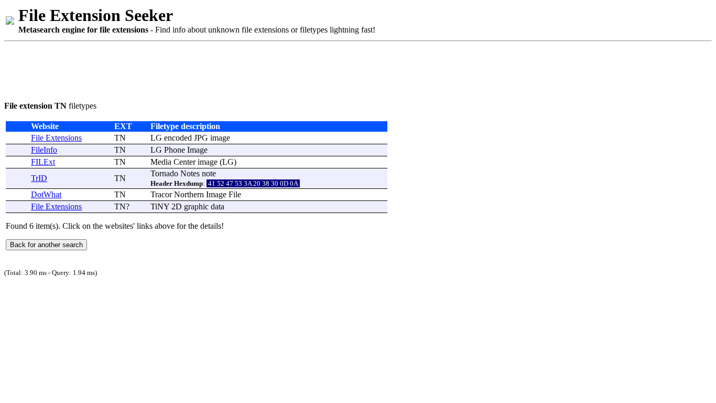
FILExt (43, 161)
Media (160, 161)
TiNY (159, 206)
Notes (190, 173)
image (220, 137)
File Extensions (56, 137)
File (235, 194)
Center (184, 161)
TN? (121, 206)
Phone (174, 149)
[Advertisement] (195, 69)
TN (120, 137)
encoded (178, 137)
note (209, 173)
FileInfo (44, 149)
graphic (196, 206)
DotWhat (46, 194)
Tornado (164, 173)
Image (197, 149)
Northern (189, 194)
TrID (39, 178)
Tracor (161, 194)
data (217, 206)
